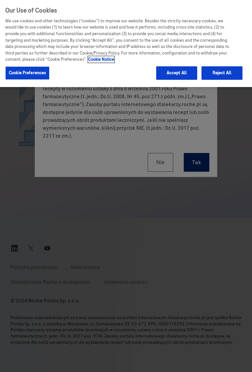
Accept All (177, 73)
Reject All (222, 73)
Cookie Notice (101, 59)
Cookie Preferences (27, 73)
